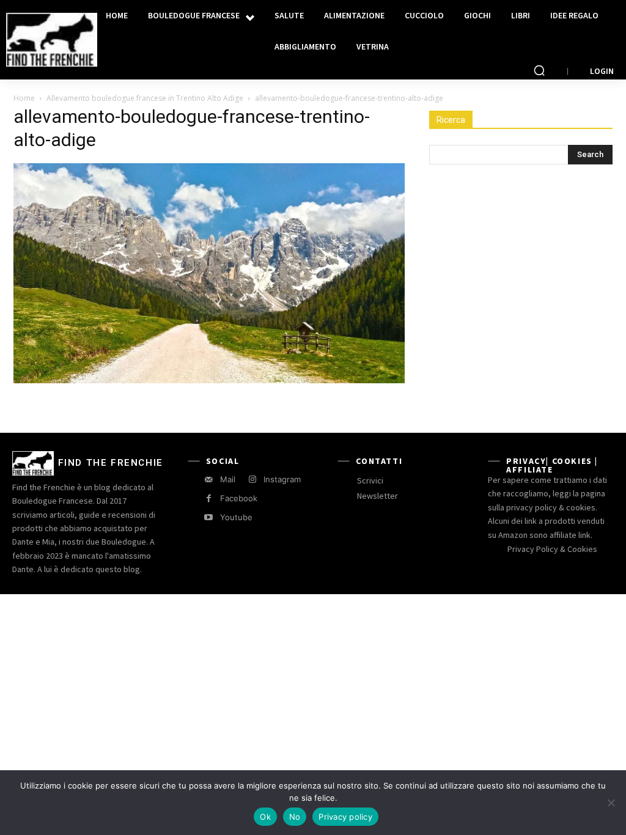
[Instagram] (252, 479)
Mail (227, 479)
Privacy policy (345, 817)
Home (24, 98)
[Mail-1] (208, 479)
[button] (539, 70)
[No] (611, 802)
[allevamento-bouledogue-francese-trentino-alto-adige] (209, 380)
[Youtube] (208, 517)
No (295, 817)
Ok (265, 817)
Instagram (282, 479)
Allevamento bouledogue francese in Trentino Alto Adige (144, 98)
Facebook (238, 498)
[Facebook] (208, 498)
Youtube (236, 517)
